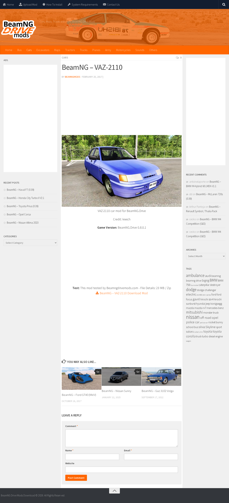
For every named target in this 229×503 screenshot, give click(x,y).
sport (219, 327)
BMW (213, 280)
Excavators (42, 50)
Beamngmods (72, 76)
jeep (208, 303)
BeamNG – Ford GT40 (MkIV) (79, 395)
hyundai (200, 303)
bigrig (205, 280)
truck (199, 336)
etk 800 (199, 295)
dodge (191, 289)
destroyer (215, 285)
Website (69, 463)
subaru (190, 331)
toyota (207, 331)
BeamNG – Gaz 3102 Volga (158, 391)
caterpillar (204, 285)
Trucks (83, 50)
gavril (196, 299)
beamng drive (193, 280)
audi (208, 276)
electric (191, 294)
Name (69, 450)
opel (215, 318)
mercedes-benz (215, 308)
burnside (194, 285)
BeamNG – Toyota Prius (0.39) (22, 206)
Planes (96, 50)
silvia (202, 327)
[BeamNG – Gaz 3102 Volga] (161, 376)
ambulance (195, 275)
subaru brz (198, 332)
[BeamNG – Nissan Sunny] (121, 376)
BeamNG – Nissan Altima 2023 (22, 222)
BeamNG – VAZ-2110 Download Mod (123, 293)
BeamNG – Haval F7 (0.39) (20, 189)
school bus (192, 327)
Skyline (211, 327)
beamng (216, 276)
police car (192, 322)
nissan (193, 317)
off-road (205, 318)
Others (153, 50)
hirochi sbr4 (206, 299)
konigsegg (216, 303)
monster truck (211, 312)
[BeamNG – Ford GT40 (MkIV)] (81, 378)
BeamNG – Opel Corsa (19, 214)
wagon (188, 341)
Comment (71, 426)
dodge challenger (206, 290)
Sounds (139, 50)
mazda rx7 (200, 308)
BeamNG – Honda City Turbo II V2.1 (25, 198)
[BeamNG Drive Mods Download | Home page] (18, 29)
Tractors (70, 50)
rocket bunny (215, 322)
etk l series (207, 295)
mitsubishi (194, 312)
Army (108, 50)
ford (213, 294)
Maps (57, 50)
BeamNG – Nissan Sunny (116, 391)
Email (128, 450)
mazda (190, 308)
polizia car (204, 322)
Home (8, 50)
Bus (19, 50)
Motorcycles (123, 50)
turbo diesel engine (212, 336)
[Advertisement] (122, 108)
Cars (28, 50)
